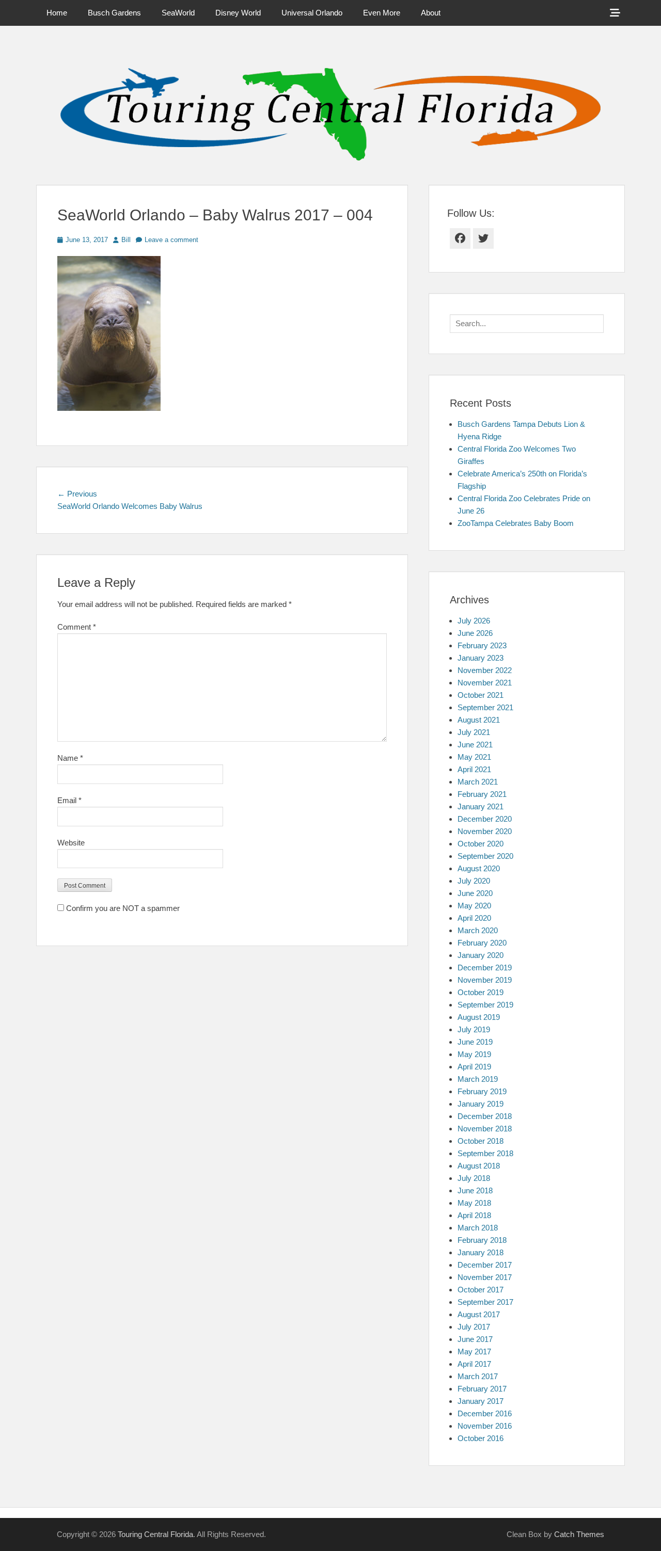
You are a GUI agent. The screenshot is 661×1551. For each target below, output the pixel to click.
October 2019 (480, 992)
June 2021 (475, 744)
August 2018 (479, 1165)
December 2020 (485, 818)
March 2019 (478, 1079)
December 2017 (485, 1264)
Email (69, 800)
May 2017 (474, 1351)
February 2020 (482, 942)
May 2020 (474, 905)
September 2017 (485, 1302)
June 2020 (475, 893)
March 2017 (478, 1376)
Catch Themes (579, 1534)
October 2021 (480, 695)
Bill (126, 240)
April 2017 (474, 1364)
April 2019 (474, 1066)
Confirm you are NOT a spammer (122, 908)
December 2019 (485, 967)
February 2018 (482, 1240)
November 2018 (485, 1128)
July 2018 (474, 1178)
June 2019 (475, 1041)
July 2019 (474, 1029)
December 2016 (485, 1413)
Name (70, 758)
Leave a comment (171, 240)
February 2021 (482, 794)
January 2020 (480, 955)
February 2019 (482, 1091)
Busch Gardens (114, 12)
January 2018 (480, 1252)
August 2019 (479, 1017)
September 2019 (485, 1004)
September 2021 (485, 707)
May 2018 (474, 1202)
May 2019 (474, 1054)
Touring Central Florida (155, 1534)
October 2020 (480, 843)
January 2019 (480, 1103)
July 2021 (474, 732)
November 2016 (485, 1425)
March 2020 (478, 930)
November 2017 (485, 1277)
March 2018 (478, 1227)
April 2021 (474, 769)
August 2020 (479, 868)
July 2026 (474, 620)
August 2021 (479, 719)
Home (56, 12)
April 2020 (474, 918)
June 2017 (475, 1339)
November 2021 (485, 682)
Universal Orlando (311, 12)
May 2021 (474, 757)
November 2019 (485, 980)
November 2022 (485, 670)
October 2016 (480, 1438)
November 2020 (485, 831)
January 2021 (480, 806)
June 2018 (475, 1190)
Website (71, 842)
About (430, 12)
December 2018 (485, 1116)
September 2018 (485, 1153)
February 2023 (482, 645)
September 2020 (485, 856)
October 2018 (480, 1141)
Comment (76, 626)
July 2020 (474, 880)
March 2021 (478, 781)
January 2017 (480, 1401)
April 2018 (474, 1215)
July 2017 (474, 1326)
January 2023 (480, 657)
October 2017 (480, 1289)
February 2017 (482, 1388)
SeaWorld (178, 12)
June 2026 (475, 633)
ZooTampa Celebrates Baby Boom (516, 523)
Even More (381, 12)
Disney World (238, 12)
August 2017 (479, 1314)
